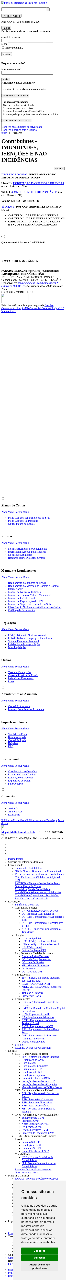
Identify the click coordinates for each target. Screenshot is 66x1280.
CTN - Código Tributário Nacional (40, 944)
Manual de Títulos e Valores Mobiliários (29, 595)
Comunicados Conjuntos (35, 1065)
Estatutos (20, 1044)
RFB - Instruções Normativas (37, 1099)
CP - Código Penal (32, 947)
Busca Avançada (17, 737)
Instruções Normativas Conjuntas (39, 1084)
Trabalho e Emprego (32, 992)
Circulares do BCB (32, 1069)
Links (11, 681)
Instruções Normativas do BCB (38, 1081)
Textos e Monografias (19, 672)
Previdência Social (31, 995)
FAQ (11, 746)
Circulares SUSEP (31, 1148)
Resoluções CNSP (31, 1145)
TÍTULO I (7, 206)
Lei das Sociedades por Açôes (24, 644)
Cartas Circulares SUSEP (35, 1151)
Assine (11, 16)
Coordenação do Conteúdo (22, 771)
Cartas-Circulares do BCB (36, 1078)
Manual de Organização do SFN (25, 601)
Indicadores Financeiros (21, 678)
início (4, 132)
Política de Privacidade (13, 820)
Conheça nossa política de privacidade (22, 126)
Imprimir (59, 168)
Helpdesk (13, 743)
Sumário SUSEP (31, 1142)
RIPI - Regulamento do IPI (36, 1014)
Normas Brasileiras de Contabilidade (27, 548)
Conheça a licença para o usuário (19, 129)
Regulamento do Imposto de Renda (27, 582)
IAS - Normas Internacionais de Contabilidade (39, 874)
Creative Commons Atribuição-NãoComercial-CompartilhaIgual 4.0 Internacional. (32, 308)
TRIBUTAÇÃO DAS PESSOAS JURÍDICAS (38, 183)
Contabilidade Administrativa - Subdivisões (38, 892)
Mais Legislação (17, 647)
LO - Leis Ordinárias (33, 962)
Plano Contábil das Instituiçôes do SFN (29, 517)
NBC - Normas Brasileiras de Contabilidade (38, 871)
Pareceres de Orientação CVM (38, 1132)
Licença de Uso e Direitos (22, 774)
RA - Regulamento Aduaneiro (38, 1017)
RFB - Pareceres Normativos (37, 1102)
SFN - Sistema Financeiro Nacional (41, 977)
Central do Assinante (19, 706)
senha (4, 43)
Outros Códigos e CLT (34, 950)
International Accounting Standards (27, 551)
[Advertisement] (14, 370)
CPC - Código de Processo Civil (39, 941)
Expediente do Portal (19, 780)
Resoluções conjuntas (33, 1075)
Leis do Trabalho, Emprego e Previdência (30, 638)
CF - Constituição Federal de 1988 (40, 910)
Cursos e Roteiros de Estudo (23, 675)
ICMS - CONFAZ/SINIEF (36, 983)
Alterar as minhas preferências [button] (39, 1266)
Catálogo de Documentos (21, 610)
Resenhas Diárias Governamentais (26, 557)
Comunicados (29, 1062)
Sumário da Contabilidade (29, 868)
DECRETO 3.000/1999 (14, 174)
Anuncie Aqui (15, 811)
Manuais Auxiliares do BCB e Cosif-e (42, 1087)
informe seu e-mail (11, 69)
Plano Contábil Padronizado (23, 520)
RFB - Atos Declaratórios (35, 1105)
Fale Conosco (15, 783)
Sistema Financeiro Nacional (23, 641)
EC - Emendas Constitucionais (38, 913)
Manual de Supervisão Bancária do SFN (29, 604)
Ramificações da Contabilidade (31, 898)
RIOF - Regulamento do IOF (37, 1026)
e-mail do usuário (10, 37)
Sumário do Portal (17, 734)
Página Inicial (15, 858)
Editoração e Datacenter (21, 777)
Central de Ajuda (17, 740)
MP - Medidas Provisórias (35, 965)
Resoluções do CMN (33, 1059)
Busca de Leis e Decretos (35, 956)
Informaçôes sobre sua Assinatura (26, 709)
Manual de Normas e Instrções (24, 592)
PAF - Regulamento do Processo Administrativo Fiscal (39, 1037)
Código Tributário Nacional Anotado (27, 635)
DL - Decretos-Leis (32, 971)
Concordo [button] (40, 1250)
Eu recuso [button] (40, 1257)
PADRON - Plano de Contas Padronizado (37, 883)
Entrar (6, 28)
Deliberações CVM (32, 1126)
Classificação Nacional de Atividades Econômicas (34, 607)
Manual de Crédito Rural (21, 598)
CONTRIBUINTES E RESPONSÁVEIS (35, 192)
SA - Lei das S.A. (31, 980)
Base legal (51, 820)
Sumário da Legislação (27, 904)
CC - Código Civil (31, 938)
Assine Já (13, 808)
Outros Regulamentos (33, 1041)
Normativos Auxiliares (20, 554)
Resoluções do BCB (32, 1072)
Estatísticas (14, 814)
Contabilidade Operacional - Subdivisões (37, 895)
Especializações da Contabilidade (32, 889)
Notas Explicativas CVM (35, 1123)
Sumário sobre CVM (33, 1117)
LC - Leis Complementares (36, 959)
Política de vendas (36, 820)
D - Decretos (28, 968)
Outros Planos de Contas (21, 523)
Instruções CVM (30, 1120)
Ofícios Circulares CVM (35, 1129)
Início (11, 1269)
